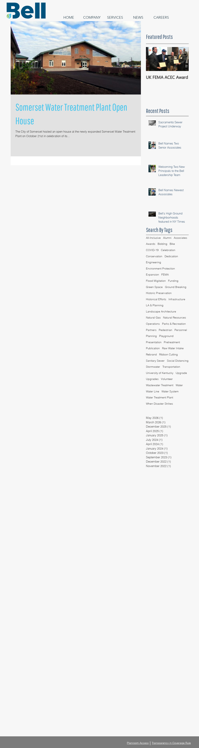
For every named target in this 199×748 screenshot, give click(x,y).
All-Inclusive (153, 238)
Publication (153, 348)
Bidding (162, 244)
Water (179, 385)
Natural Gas (153, 317)
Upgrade (181, 373)
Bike (172, 244)
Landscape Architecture (161, 311)
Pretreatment (172, 342)
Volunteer (167, 379)
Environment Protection (160, 268)
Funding (173, 281)
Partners (151, 330)
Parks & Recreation (174, 323)
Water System (170, 391)
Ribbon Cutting (168, 354)
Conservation (154, 256)
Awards (150, 244)
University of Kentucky (159, 373)
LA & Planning (154, 305)
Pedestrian (165, 330)
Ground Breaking (175, 287)
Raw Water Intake (173, 348)
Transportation (171, 366)
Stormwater (153, 366)
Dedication (171, 256)
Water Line (152, 391)
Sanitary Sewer (155, 360)
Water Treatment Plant (159, 397)
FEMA (165, 274)
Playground (166, 336)
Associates (180, 238)
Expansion (152, 274)
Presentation (153, 342)
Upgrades (152, 379)
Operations (153, 323)
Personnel (181, 330)
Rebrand (151, 354)
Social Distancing (178, 360)
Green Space (154, 287)
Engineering (153, 262)
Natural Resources (174, 317)
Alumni (167, 238)
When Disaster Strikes (159, 403)
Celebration (168, 250)
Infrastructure (176, 299)
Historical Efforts (156, 299)
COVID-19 (152, 250)
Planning (151, 336)
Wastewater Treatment (159, 385)
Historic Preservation (159, 293)
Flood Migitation (156, 281)
